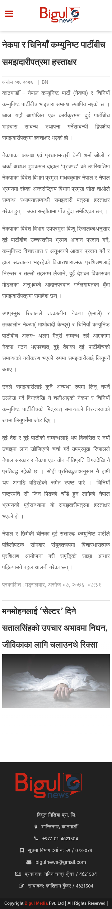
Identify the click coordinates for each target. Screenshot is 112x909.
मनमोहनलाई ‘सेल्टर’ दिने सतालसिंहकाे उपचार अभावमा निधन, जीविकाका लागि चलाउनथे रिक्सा (54, 629)
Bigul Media (37, 903)
